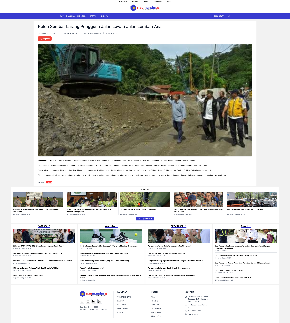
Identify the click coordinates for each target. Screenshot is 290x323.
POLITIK (154, 301)
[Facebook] (94, 301)
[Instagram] (82, 301)
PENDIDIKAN (82, 16)
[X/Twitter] (88, 301)
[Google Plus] (99, 301)
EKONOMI (155, 305)
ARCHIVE (155, 316)
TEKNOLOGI (156, 312)
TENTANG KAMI (124, 297)
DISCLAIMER (122, 308)
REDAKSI (121, 301)
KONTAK (121, 312)
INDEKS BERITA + (219, 16)
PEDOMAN (122, 305)
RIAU (62, 16)
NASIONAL (70, 16)
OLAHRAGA (156, 308)
